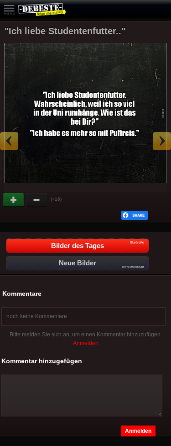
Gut (14, 200)
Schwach (37, 200)
